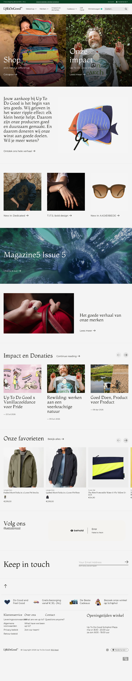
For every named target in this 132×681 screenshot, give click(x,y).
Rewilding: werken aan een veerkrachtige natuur (64, 404)
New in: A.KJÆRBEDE (103, 215)
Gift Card (82, 9)
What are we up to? (34, 619)
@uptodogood (12, 528)
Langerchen (8, 490)
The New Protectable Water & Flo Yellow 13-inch (107, 493)
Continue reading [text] (67, 357)
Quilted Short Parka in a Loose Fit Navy (63, 492)
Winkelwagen (96, 9)
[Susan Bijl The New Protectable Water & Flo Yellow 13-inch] (108, 467)
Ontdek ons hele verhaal (18, 151)
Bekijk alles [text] (56, 439)
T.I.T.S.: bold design (57, 215)
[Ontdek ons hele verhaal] (93, 125)
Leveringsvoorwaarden (15, 619)
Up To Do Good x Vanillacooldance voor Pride (19, 402)
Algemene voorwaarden (10, 624)
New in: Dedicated (14, 215)
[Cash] (125, 659)
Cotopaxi (9, 74)
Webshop (30, 9)
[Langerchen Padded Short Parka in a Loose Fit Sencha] (24, 467)
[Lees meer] (39, 313)
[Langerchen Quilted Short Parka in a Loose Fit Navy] (66, 467)
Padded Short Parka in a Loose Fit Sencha (21, 492)
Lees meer (76, 74)
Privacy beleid (11, 629)
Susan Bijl (91, 490)
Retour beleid (11, 633)
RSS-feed (54, 650)
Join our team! (31, 629)
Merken (43, 9)
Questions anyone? (55, 619)
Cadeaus (71, 9)
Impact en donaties (56, 9)
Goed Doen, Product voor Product (109, 399)
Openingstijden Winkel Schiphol (47, 2)
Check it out (11, 270)
